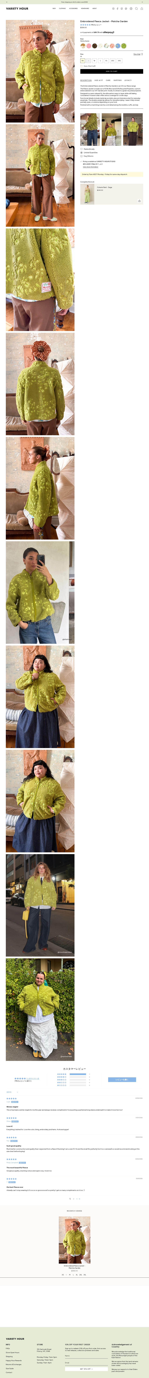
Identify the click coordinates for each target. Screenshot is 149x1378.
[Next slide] (142, 129)
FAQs (8, 1348)
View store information (90, 167)
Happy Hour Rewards (14, 1361)
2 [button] (73, 1199)
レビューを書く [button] (122, 1080)
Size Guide (10, 1369)
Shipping (9, 1356)
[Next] (142, 2)
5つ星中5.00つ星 (33, 1079)
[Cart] (141, 9)
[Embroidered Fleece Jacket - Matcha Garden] (74, 1240)
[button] (62, 8)
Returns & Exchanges (13, 1364)
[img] (12, 1099)
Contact (9, 1372)
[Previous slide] (81, 129)
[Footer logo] (15, 1339)
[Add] (139, 201)
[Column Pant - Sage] (87, 194)
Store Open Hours (12, 1353)
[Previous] (7, 2)
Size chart (137, 54)
